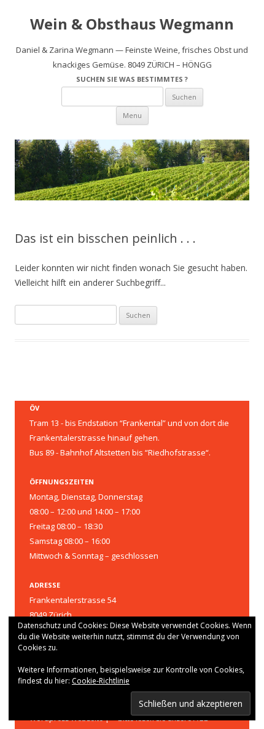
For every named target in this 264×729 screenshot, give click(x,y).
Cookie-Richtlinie (101, 681)
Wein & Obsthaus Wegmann (132, 24)
